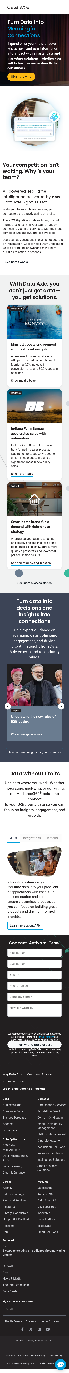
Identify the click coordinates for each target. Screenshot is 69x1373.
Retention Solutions (50, 1153)
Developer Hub (46, 1206)
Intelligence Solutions (51, 1159)
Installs (52, 838)
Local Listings (46, 1219)
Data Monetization (49, 1140)
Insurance (9, 1206)
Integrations (32, 838)
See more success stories (34, 583)
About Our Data (13, 1081)
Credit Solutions (47, 1232)
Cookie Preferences (47, 1363)
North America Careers (20, 1321)
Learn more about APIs (25, 925)
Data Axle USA (46, 1200)
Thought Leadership (16, 1285)
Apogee (8, 1124)
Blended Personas (14, 1117)
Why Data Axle (12, 1074)
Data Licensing (12, 1166)
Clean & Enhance (14, 1172)
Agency (7, 1188)
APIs (13, 838)
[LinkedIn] (39, 1329)
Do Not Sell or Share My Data (20, 1363)
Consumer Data (13, 1111)
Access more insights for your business (34, 752)
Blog (6, 1272)
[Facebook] (22, 1329)
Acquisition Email (48, 1111)
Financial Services (14, 1200)
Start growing (21, 76)
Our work (8, 1266)
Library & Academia (15, 1213)
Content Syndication (50, 1117)
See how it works (16, 262)
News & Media (12, 1278)
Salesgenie (44, 1188)
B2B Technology (13, 1194)
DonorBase (10, 1130)
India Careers (50, 1321)
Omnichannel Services (51, 1105)
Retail (6, 1232)
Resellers (8, 1226)
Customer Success (39, 1074)
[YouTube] (48, 1329)
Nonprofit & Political (16, 1219)
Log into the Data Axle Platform (24, 1089)
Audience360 (45, 1194)
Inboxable (43, 1213)
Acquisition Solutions (51, 1147)
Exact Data (44, 1226)
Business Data (12, 1105)
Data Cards (10, 1291)
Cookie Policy (55, 1355)
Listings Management (51, 1134)
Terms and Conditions (17, 1355)
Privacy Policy (46, 1036)
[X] (31, 1329)
